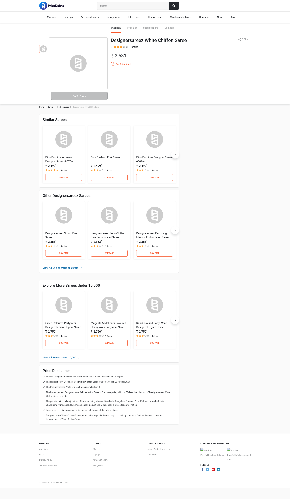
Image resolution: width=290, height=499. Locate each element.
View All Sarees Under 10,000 (59, 357)
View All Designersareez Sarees (61, 267)
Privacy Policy (45, 459)
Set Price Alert (123, 64)
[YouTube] (213, 470)
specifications (150, 27)
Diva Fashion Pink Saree (105, 157)
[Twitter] (208, 470)
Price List (132, 27)
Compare (169, 27)
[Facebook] (202, 470)
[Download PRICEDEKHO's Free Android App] (239, 455)
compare (63, 177)
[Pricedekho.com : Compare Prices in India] (54, 6)
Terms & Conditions (48, 465)
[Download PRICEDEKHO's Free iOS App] (212, 452)
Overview (116, 27)
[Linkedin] (218, 470)
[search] (174, 6)
